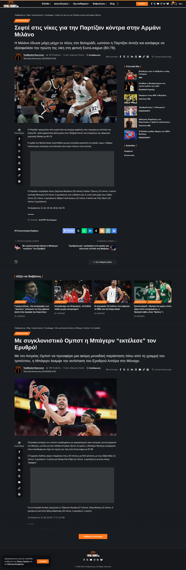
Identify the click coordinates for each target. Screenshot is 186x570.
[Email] (140, 57)
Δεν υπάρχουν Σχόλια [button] (104, 262)
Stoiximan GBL (145, 99)
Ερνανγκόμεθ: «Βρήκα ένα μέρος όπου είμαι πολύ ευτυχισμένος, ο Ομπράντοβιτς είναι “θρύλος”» (152, 309)
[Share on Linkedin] (132, 57)
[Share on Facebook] (120, 57)
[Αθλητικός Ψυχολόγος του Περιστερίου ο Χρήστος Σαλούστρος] (130, 123)
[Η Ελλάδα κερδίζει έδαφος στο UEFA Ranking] (130, 135)
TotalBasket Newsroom (33, 55)
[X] (154, 3)
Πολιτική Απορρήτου (15, 564)
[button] (43, 561)
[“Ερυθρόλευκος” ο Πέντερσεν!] (130, 111)
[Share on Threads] (136, 57)
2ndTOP (42, 220)
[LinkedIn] (164, 3)
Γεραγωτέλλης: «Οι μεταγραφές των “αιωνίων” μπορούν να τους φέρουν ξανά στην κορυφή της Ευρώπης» (32, 309)
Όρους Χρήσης (23, 561)
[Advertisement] (72, 169)
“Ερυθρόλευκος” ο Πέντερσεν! (152, 107)
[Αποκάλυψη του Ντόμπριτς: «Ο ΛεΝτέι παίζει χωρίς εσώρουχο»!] (73, 291)
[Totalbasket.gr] (11, 4)
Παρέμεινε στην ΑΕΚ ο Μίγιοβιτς (152, 95)
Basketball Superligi (147, 90)
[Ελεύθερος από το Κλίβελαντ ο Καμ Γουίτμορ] (130, 75)
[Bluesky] (167, 3)
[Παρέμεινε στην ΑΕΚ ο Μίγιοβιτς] (130, 99)
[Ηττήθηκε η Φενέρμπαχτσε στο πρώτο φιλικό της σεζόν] (130, 87)
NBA (140, 78)
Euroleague (22, 20)
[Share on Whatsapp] (128, 57)
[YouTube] (158, 3)
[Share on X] (124, 57)
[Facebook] (151, 3)
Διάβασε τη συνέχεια (93, 536)
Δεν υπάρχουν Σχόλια (75, 55)
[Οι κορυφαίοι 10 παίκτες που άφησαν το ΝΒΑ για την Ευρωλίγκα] (113, 291)
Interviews (20, 302)
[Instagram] (161, 3)
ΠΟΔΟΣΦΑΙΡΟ (144, 111)
